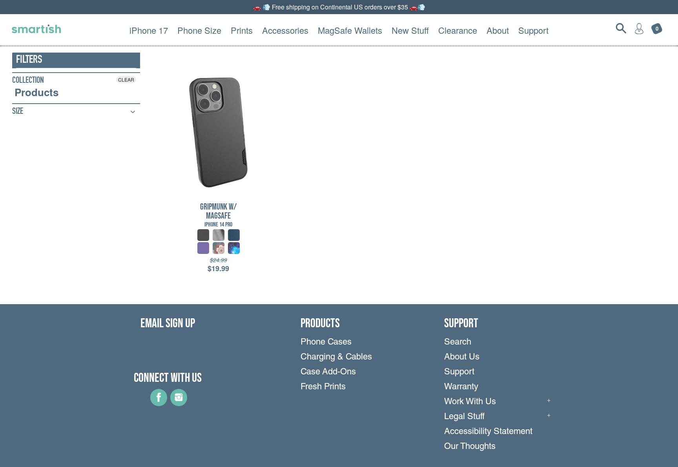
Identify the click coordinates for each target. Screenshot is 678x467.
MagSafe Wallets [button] (350, 30)
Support (459, 372)
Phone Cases (326, 342)
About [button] (498, 30)
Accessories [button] (285, 30)
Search (457, 342)
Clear (126, 79)
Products (36, 92)
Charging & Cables (336, 357)
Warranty (461, 387)
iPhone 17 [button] (148, 30)
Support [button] (533, 30)
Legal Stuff (464, 417)
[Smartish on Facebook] (158, 403)
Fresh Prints (323, 387)
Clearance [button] (457, 30)
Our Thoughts (470, 447)
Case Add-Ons (328, 372)
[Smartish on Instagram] (178, 403)
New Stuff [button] (410, 30)
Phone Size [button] (199, 30)
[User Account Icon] (639, 28)
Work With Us (470, 402)
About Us (461, 357)
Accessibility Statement (488, 432)
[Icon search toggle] (621, 28)
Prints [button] (242, 30)
